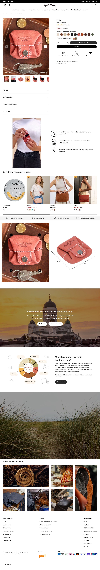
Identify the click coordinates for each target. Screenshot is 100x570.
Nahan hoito (6, 537)
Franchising (86, 534)
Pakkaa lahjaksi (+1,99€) (65, 38)
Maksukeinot (6, 525)
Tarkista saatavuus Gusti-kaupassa (67, 61)
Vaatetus (45, 10)
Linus (23, 14)
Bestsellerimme (61, 382)
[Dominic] (38, 190)
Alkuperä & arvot (88, 537)
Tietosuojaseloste (45, 534)
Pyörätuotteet (33, 10)
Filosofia (86, 522)
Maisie (75, 206)
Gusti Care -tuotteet (56, 324)
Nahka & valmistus (56, 438)
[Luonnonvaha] (14, 190)
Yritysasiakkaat (88, 543)
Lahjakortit (86, 525)
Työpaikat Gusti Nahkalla (90, 531)
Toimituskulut (73, 31)
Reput (23, 10)
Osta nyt (77, 46)
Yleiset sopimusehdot (46, 531)
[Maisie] (85, 190)
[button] (5, 5)
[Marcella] (61, 190)
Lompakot (14, 14)
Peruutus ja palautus (45, 525)
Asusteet (64, 10)
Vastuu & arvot (42, 438)
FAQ (4, 522)
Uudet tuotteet (76, 10)
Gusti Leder (9, 564)
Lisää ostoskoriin (83, 42)
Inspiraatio (86, 540)
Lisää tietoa (44, 72)
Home (4, 14)
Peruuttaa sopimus (8, 531)
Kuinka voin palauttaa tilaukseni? (48, 522)
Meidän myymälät (88, 528)
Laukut (15, 10)
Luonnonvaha (6, 206)
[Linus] (58, 34)
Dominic (29, 206)
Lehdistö (86, 547)
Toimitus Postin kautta (9, 1)
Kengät (54, 10)
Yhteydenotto (7, 534)
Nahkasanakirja (7, 540)
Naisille (19, 14)
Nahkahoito (42, 324)
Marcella (52, 206)
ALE (84, 10)
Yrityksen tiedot (44, 528)
